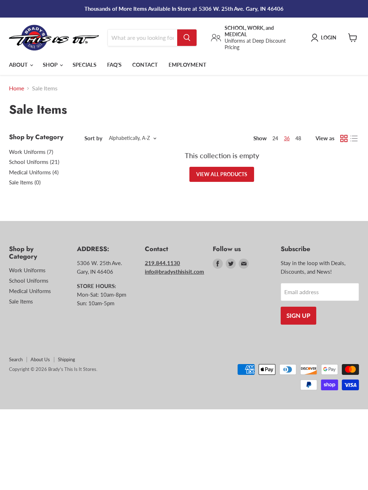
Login (328, 37)
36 (287, 138)
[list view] (354, 138)
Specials (84, 64)
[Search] (187, 37)
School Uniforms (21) (34, 162)
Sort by (93, 138)
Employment (187, 64)
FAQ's (114, 64)
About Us (40, 359)
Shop (51, 64)
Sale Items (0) (25, 182)
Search (16, 359)
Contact (145, 64)
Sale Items (21, 301)
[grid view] (344, 138)
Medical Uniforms (30, 291)
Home (16, 88)
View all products (221, 174)
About (19, 64)
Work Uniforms (27, 270)
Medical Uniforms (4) (34, 172)
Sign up (298, 315)
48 (298, 138)
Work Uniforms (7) (31, 152)
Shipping (66, 359)
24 (275, 138)
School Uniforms (29, 280)
